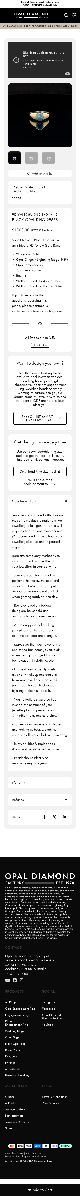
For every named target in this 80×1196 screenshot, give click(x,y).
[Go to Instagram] (21, 980)
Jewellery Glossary (17, 1122)
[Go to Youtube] (7, 980)
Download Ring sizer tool (38, 471)
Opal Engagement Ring (20, 1008)
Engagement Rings (17, 1015)
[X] (54, 817)
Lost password (14, 1115)
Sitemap (10, 1128)
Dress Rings (12, 1050)
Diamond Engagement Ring (16, 1022)
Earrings (10, 1063)
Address (10, 1103)
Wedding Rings (14, 1031)
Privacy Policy (50, 1103)
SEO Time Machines (40, 1161)
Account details (15, 1109)
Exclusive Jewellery (17, 1075)
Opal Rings (12, 1037)
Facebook (48, 1008)
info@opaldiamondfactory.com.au (41, 311)
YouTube (47, 1024)
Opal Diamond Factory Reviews (52, 1016)
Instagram (48, 1002)
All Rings (10, 1002)
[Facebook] (44, 817)
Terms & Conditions (54, 1097)
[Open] (7, 15)
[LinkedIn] (64, 817)
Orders (9, 1097)
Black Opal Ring (15, 1044)
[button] (66, 89)
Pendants (11, 1056)
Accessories (12, 1069)
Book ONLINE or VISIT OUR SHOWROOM (37, 418)
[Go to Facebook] (15, 980)
